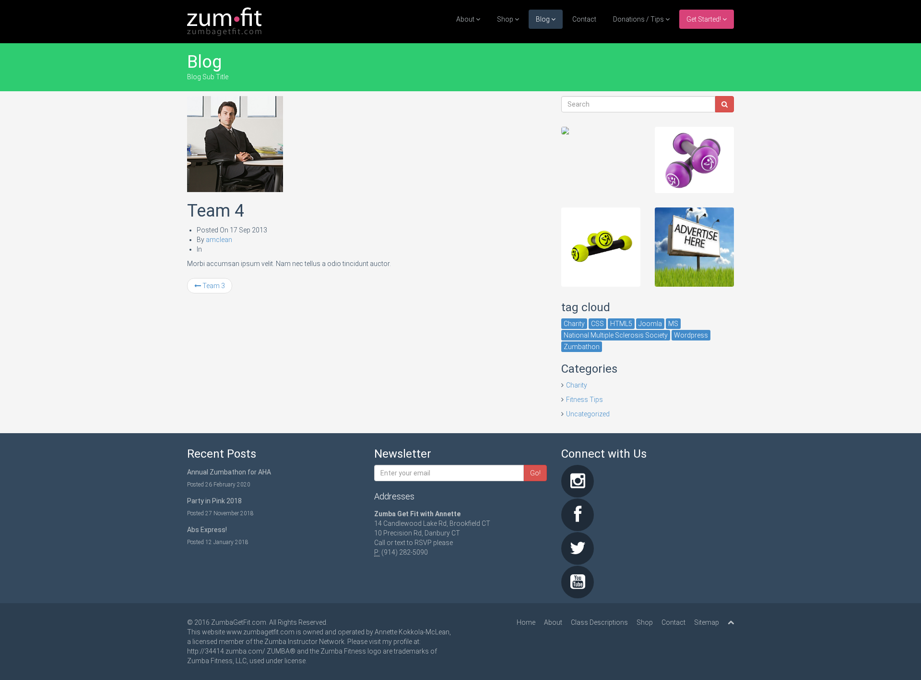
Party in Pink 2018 (214, 501)
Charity (574, 324)
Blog (543, 19)
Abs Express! (207, 530)
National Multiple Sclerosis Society (616, 335)
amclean (219, 239)
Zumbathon (582, 347)
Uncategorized (588, 414)
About (466, 19)
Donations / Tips (639, 19)
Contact (584, 19)
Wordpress (691, 335)
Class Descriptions (599, 622)
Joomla (650, 324)
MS (673, 324)
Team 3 (213, 286)
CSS (597, 324)
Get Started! (704, 19)
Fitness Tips (584, 399)
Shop (506, 19)
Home (526, 622)
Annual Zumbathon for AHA (229, 472)
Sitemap (706, 622)
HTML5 (621, 324)
